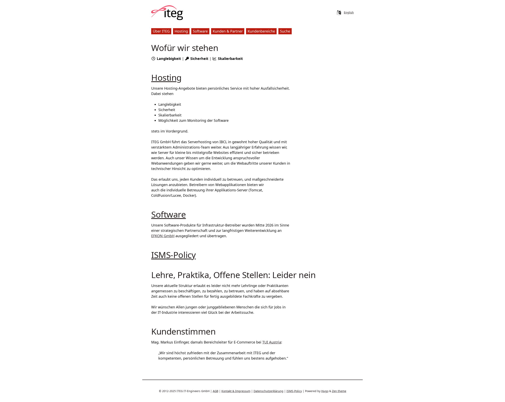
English (349, 12)
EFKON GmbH (162, 235)
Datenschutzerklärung (268, 391)
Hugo (324, 391)
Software (168, 214)
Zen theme (339, 391)
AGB (215, 391)
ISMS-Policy (173, 254)
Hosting (166, 77)
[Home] (167, 12)
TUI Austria (271, 342)
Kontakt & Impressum (235, 391)
